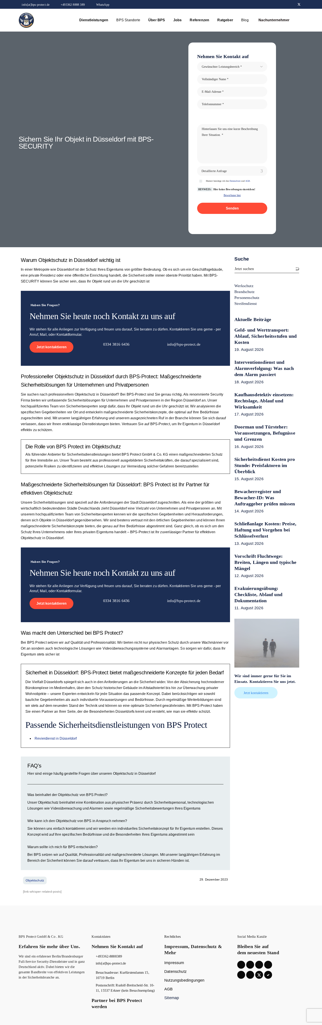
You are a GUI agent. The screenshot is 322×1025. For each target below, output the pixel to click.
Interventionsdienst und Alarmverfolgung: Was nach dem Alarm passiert (264, 368)
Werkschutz (243, 286)
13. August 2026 (249, 543)
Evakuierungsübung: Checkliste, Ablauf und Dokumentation (258, 594)
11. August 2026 (248, 608)
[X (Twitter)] (299, 4)
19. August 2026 (249, 349)
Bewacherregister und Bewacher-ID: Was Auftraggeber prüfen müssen (264, 497)
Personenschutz (247, 297)
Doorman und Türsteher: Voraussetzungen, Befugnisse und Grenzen (264, 433)
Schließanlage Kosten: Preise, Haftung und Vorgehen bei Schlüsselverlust (265, 530)
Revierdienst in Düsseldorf (56, 738)
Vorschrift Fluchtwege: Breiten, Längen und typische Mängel (265, 562)
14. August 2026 (249, 511)
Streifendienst (245, 303)
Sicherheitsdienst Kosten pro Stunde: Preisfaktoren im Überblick (264, 465)
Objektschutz (69, 376)
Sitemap (171, 998)
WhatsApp (102, 4)
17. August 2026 (249, 414)
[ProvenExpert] (268, 975)
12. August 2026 (249, 576)
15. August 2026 (249, 479)
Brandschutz (244, 292)
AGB (247, 181)
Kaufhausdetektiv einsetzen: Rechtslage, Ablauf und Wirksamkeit (264, 401)
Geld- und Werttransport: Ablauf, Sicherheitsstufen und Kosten (265, 336)
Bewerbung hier (232, 195)
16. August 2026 (249, 446)
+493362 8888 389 (73, 4)
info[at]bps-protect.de (36, 4)
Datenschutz (235, 181)
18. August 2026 (249, 382)
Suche (241, 259)
